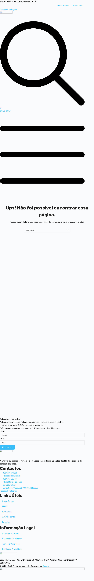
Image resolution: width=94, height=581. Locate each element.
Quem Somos (63, 5)
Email (2, 439)
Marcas (5, 506)
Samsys (46, 566)
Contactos (77, 5)
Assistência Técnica (10, 533)
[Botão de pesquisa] (67, 230)
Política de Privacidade (12, 549)
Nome (2, 431)
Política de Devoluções (12, 539)
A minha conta (8, 517)
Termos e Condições (10, 544)
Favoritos (6, 522)
